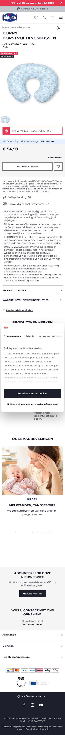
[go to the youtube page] (41, 705)
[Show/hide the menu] (60, 17)
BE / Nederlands (31, 696)
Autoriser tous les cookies (32, 393)
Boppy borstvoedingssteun (16, 27)
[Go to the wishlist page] (36, 17)
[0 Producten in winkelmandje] (52, 17)
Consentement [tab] (12, 336)
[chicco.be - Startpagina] (9, 17)
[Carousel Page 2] (36, 531)
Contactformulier (32, 624)
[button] (32, 82)
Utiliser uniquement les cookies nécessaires (32, 404)
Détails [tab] (30, 336)
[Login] (44, 17)
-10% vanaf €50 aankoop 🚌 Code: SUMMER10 (32, 3)
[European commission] (38, 682)
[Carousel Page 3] (42, 531)
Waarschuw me (27, 166)
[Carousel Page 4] (48, 531)
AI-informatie (42, 729)
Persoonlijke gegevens (13, 726)
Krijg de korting (32, 593)
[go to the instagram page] (32, 705)
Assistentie (9, 634)
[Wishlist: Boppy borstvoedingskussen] (58, 166)
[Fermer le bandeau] (60, 327)
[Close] (61, 2)
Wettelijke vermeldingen (39, 726)
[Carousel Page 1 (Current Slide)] (24, 531)
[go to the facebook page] (24, 705)
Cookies (30, 729)
